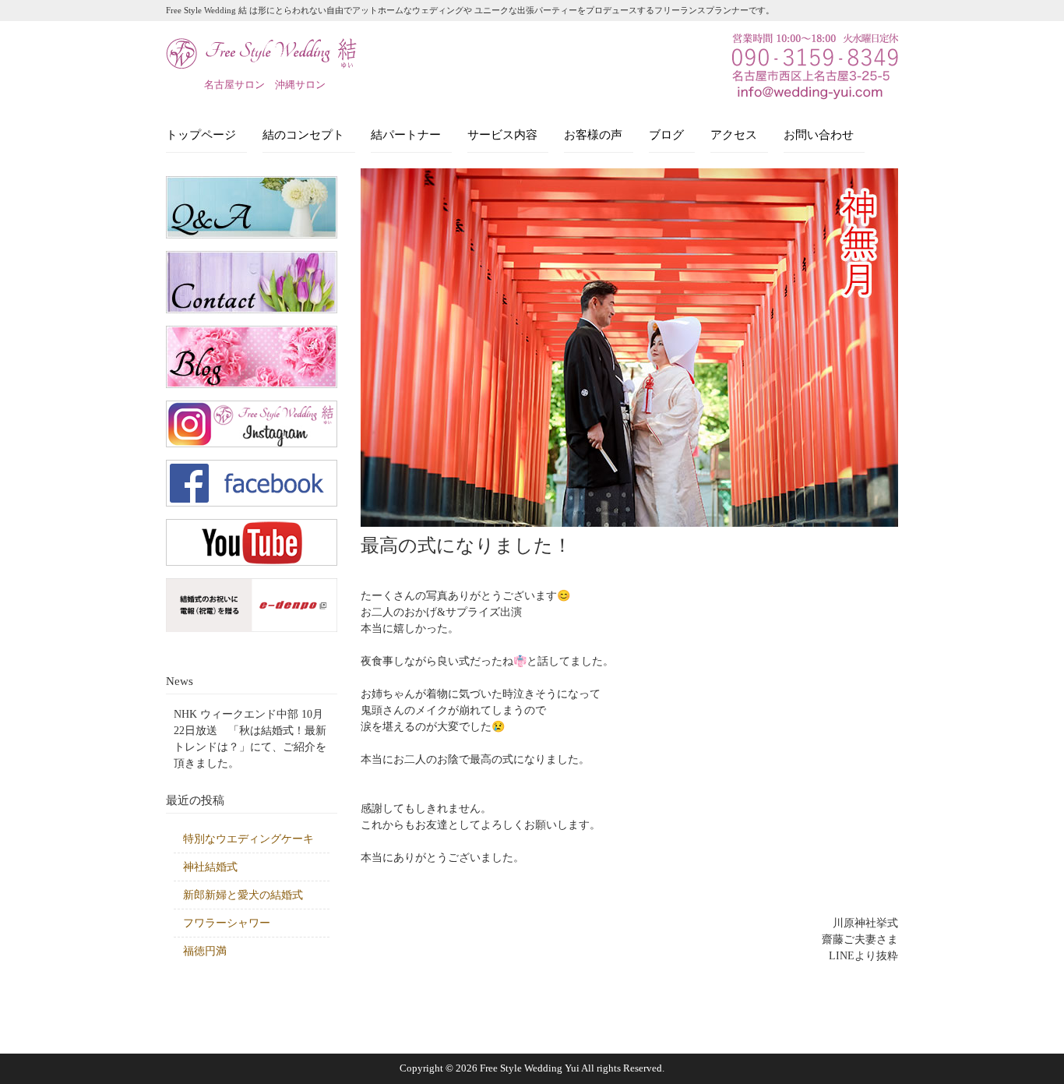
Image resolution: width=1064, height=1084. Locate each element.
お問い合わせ (819, 134)
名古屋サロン (234, 84)
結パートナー (406, 134)
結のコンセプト (303, 134)
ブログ (666, 134)
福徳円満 (205, 951)
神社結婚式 (210, 867)
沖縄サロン (300, 84)
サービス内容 (502, 134)
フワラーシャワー (226, 923)
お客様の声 (593, 134)
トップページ (201, 134)
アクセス (733, 134)
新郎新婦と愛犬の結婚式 (243, 895)
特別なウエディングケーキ (248, 839)
